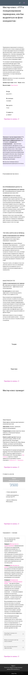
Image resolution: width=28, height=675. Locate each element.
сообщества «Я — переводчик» (16, 460)
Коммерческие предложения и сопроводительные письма (13, 581)
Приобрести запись (10, 119)
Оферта (13, 665)
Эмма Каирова (14, 85)
